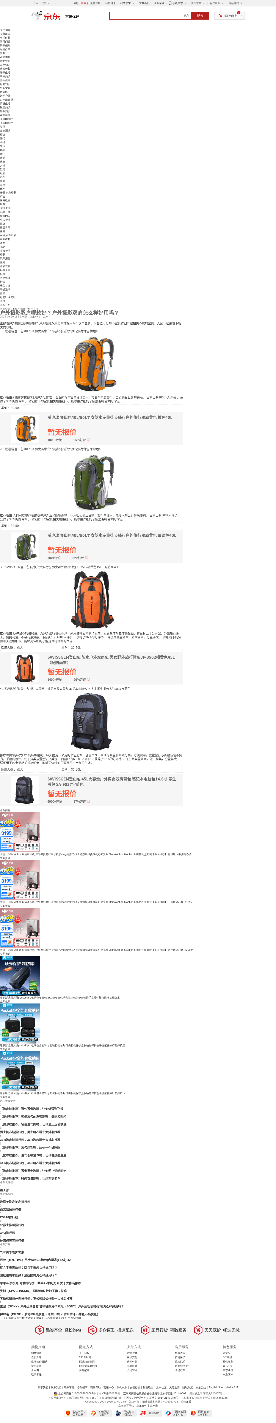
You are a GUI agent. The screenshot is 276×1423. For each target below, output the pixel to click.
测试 (2, 301)
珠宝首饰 (5, 285)
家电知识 (5, 64)
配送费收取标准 (88, 1365)
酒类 (2, 243)
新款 (55, 1317)
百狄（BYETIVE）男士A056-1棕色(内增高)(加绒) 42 (35, 1260)
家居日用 (5, 227)
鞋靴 (2, 274)
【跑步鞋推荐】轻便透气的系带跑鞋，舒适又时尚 (33, 1116)
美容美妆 (5, 68)
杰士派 (4, 1190)
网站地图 (76, 1317)
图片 (67, 1317)
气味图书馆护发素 (12, 1252)
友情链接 (135, 1387)
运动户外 (5, 95)
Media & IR (232, 1387)
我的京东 (125, 3)
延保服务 (228, 1361)
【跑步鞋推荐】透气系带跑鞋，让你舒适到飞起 (31, 1108)
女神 (2, 165)
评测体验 (5, 57)
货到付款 (132, 1353)
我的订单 (110, 3)
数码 (2, 157)
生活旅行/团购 (39, 1361)
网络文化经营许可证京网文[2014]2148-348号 (152, 1397)
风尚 (2, 150)
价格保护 (180, 1357)
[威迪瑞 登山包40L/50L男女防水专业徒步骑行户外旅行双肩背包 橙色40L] (92, 363)
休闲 (2, 188)
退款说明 (180, 1361)
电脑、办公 (6, 212)
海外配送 (84, 1370)
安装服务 (5, 33)
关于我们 (43, 1387)
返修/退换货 (181, 1365)
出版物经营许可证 (112, 1397)
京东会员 (144, 3)
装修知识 (5, 76)
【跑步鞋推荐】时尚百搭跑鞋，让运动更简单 (30, 1178)
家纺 (2, 223)
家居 (2, 181)
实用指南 (5, 29)
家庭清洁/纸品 (8, 235)
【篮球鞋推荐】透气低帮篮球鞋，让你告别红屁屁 (33, 1155)
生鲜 (2, 262)
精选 (2, 134)
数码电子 (5, 91)
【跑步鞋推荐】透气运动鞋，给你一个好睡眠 (30, 1147)
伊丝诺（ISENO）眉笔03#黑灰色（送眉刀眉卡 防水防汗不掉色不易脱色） (50, 1314)
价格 (61, 1317)
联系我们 (56, 1387)
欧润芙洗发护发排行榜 (15, 1201)
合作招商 (82, 1387)
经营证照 (186, 1401)
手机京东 (177, 3)
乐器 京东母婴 (8, 192)
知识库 (37, 1317)
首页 (15, 308)
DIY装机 (227, 1357)
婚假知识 (5, 111)
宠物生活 (5, 208)
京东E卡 (227, 1365)
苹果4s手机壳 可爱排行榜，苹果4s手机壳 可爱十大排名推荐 (40, 1283)
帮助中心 (5, 60)
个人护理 (5, 219)
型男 (2, 169)
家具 (2, 231)
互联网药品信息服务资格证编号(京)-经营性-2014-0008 (154, 1393)
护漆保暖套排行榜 (12, 1240)
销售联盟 (148, 1387)
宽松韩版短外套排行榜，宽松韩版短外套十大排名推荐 (36, 1298)
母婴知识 (5, 84)
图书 (2, 293)
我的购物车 (230, 15)
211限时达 (85, 1357)
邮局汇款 (132, 1365)
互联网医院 (6, 119)
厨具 (2, 204)
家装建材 (5, 239)
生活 (2, 146)
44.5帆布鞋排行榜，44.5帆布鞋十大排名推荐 (30, 1163)
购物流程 (36, 1353)
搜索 (200, 15)
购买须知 (5, 45)
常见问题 (5, 41)
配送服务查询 (87, 1361)
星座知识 (5, 107)
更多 (2, 53)
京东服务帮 (6, 99)
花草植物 (5, 115)
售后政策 (180, 1353)
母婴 (2, 254)
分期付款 (132, 1361)
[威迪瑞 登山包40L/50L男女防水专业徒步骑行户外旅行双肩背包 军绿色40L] (92, 481)
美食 (2, 161)
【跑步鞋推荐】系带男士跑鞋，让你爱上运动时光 (33, 1170)
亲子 (2, 153)
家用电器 (5, 200)
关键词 (29, 1317)
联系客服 (36, 1374)
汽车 (2, 177)
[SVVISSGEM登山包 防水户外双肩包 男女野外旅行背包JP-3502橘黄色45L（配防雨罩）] (92, 599)
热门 (2, 138)
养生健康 (5, 80)
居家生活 (5, 72)
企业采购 (159, 3)
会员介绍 (36, 1357)
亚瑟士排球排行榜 (12, 1225)
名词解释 (5, 37)
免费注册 (95, 3)
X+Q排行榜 (7, 1232)
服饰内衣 (5, 215)
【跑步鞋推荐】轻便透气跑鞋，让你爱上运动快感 (33, 1124)
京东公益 (201, 1387)
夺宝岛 (227, 1353)
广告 (2, 196)
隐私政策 (187, 1387)
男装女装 (5, 88)
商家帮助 (95, 1387)
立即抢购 (5, 858)
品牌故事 (5, 49)
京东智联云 (9, 1317)
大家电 (35, 1370)
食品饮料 (5, 266)
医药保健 (5, 277)
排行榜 (21, 1317)
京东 (60, 17)
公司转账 (132, 1370)
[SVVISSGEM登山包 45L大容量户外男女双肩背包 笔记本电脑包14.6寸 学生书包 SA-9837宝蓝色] (92, 721)
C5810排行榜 (9, 1217)
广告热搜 (47, 1317)
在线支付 (132, 1357)
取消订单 (180, 1370)
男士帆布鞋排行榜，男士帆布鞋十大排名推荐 (30, 1132)
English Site (216, 1387)
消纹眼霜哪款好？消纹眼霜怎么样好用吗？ (28, 1275)
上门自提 (84, 1353)
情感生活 (5, 103)
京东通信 (228, 1370)
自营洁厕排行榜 (10, 1209)
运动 (2, 173)
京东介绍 (5, 305)
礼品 (2, 246)
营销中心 (109, 1387)
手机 (2, 142)
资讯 (2, 126)
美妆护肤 (5, 250)
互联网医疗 (6, 122)
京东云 (154, 1405)
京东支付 (141, 1405)
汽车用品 (5, 258)
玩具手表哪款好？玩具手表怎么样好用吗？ (28, 1267)
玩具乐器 (5, 270)
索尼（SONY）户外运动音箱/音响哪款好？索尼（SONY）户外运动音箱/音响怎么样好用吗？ (62, 1306)
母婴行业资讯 (8, 297)
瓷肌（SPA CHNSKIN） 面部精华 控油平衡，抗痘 (33, 1291)
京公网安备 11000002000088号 (77, 1393)
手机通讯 (5, 289)
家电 (2, 184)
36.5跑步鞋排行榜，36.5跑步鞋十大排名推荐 (30, 1139)
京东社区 (161, 1387)
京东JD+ (228, 1374)
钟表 (2, 281)
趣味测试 (5, 130)
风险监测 (174, 1387)
